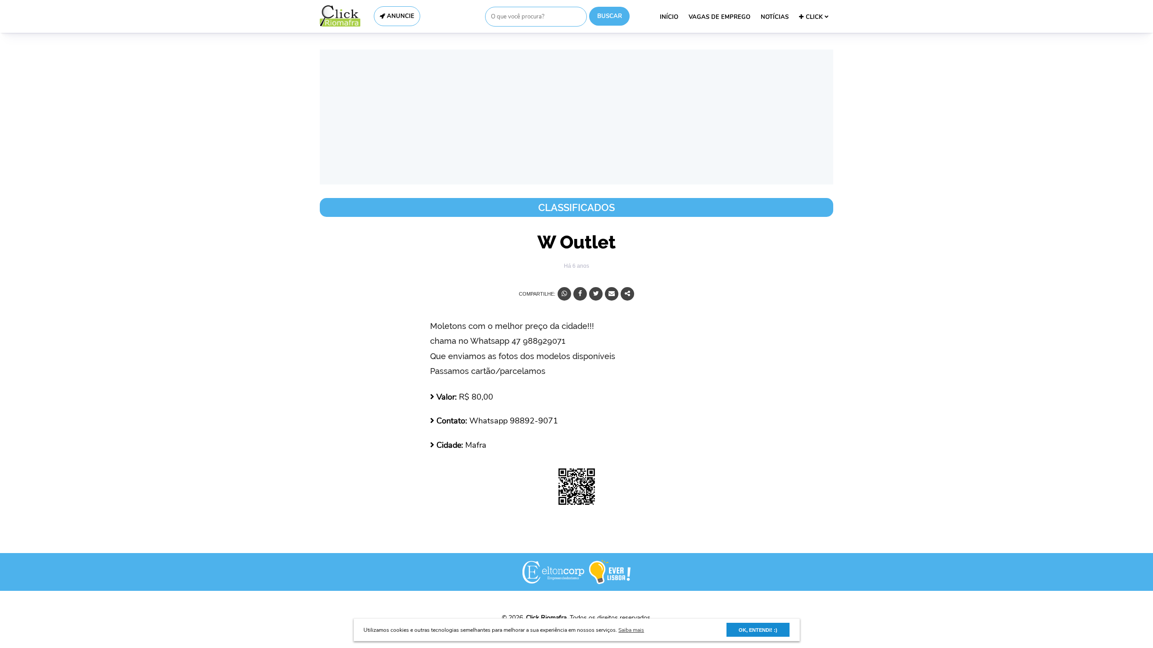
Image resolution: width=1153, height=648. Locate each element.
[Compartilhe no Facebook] (580, 294)
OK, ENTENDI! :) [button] (758, 630)
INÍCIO (669, 17)
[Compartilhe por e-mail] (611, 294)
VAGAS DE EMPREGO (719, 17)
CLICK (815, 17)
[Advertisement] (576, 117)
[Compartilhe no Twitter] (596, 294)
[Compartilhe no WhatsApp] (564, 294)
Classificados (576, 207)
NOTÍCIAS (775, 17)
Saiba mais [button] (631, 630)
